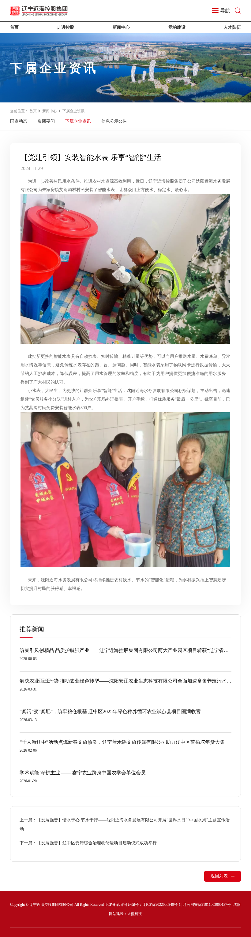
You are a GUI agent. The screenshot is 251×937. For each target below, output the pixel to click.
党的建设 (176, 27)
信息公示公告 (114, 121)
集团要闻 (46, 121)
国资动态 (18, 121)
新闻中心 (121, 27)
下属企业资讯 (73, 111)
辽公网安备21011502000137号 (207, 904)
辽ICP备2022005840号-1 (161, 904)
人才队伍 (232, 27)
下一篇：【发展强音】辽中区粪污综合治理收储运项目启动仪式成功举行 (88, 843)
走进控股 (65, 27)
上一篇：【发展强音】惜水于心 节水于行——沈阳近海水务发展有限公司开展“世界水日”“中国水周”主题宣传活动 (125, 824)
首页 (14, 27)
